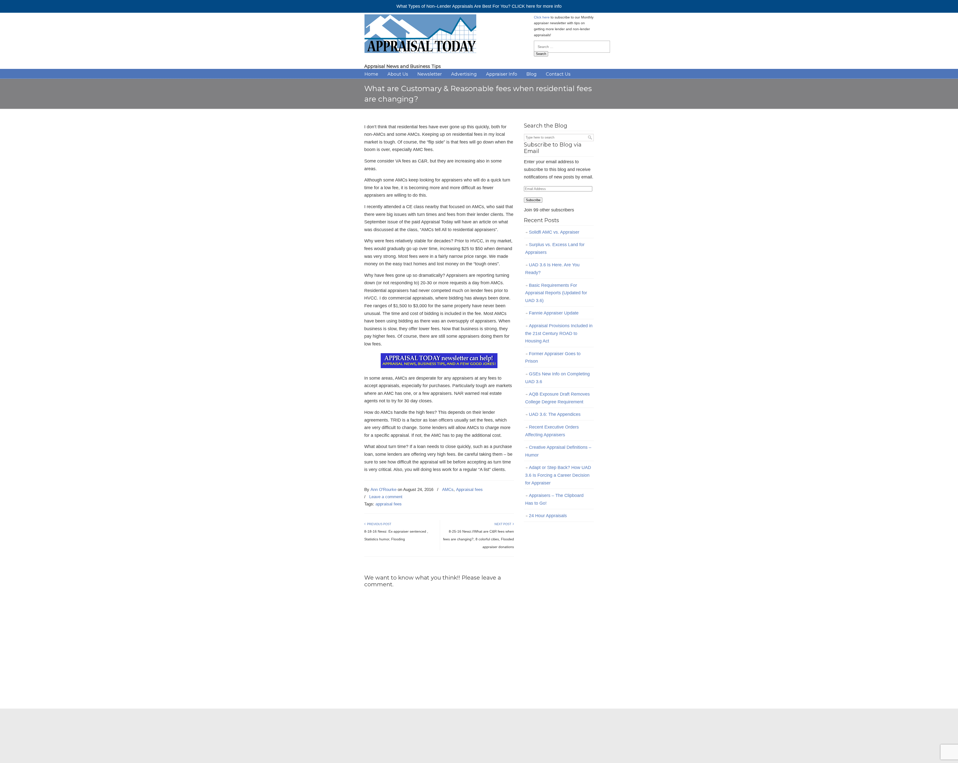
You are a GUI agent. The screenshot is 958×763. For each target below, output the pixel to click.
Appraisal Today (420, 35)
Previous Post (378, 524)
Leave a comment (385, 496)
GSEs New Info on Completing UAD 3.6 (557, 377)
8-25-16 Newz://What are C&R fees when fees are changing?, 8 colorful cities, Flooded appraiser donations (478, 539)
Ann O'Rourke (383, 489)
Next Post (503, 524)
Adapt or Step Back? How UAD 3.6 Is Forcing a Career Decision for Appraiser (558, 475)
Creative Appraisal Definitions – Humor (558, 451)
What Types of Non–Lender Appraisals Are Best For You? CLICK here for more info (479, 6)
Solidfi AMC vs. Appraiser (554, 232)
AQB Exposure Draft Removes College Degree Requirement (557, 398)
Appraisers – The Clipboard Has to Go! (554, 499)
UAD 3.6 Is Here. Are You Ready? (552, 268)
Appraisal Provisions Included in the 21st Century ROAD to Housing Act (559, 333)
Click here (542, 17)
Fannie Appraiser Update (554, 312)
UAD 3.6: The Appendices (555, 414)
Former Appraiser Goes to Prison (553, 357)
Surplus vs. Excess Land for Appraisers (555, 248)
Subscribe (533, 200)
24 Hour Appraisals (548, 515)
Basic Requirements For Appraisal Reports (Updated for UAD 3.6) (556, 293)
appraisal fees (388, 504)
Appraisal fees (469, 489)
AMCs (448, 489)
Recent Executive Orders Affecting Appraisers (552, 431)
